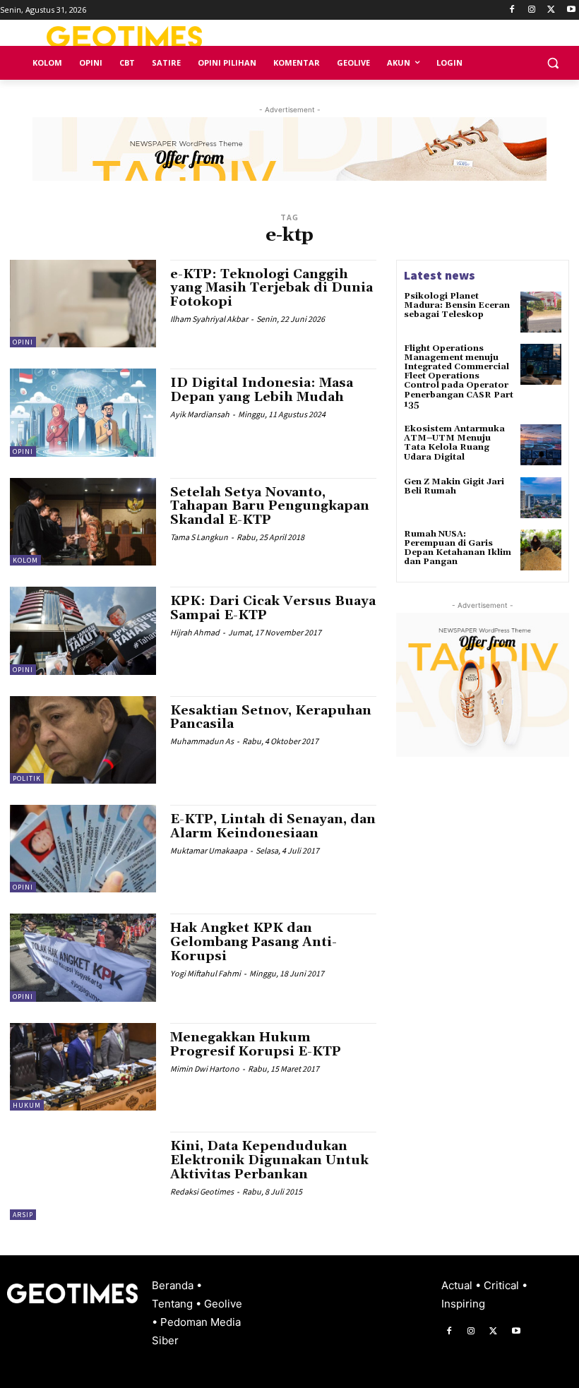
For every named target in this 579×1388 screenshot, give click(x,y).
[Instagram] (532, 10)
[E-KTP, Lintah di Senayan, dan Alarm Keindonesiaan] (83, 848)
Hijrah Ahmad (195, 632)
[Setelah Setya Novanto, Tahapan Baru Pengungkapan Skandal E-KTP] (83, 522)
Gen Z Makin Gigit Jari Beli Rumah (454, 486)
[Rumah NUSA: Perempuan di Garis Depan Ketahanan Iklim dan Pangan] (540, 550)
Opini (23, 342)
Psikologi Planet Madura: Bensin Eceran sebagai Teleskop (457, 305)
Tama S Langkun (199, 537)
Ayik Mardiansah (199, 414)
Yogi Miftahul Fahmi (205, 973)
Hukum (27, 1105)
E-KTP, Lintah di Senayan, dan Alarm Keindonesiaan (273, 826)
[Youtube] (571, 10)
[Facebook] (512, 10)
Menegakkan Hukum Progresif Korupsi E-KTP (255, 1044)
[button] (552, 63)
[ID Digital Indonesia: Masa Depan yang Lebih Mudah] (83, 412)
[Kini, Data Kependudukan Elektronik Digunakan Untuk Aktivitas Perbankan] (83, 1175)
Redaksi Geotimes (202, 1191)
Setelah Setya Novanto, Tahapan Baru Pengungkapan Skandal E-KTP (269, 506)
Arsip (23, 1214)
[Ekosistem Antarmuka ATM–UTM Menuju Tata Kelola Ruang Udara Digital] (540, 444)
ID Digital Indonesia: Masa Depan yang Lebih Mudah (261, 390)
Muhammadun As (202, 741)
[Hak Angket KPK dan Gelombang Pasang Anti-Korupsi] (83, 957)
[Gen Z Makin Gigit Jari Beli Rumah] (540, 497)
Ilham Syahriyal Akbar (209, 318)
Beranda (174, 1285)
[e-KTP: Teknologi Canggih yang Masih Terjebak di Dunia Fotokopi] (83, 303)
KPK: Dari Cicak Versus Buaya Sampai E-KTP (273, 608)
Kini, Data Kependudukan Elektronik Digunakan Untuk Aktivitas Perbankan (269, 1160)
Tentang (174, 1303)
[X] (551, 10)
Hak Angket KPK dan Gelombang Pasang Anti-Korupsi (253, 942)
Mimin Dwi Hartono (204, 1068)
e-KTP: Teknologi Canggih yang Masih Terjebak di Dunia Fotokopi (271, 288)
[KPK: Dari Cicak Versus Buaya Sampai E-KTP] (83, 630)
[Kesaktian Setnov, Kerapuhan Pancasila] (83, 740)
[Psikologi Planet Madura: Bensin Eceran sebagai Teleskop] (540, 312)
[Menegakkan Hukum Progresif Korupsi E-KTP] (83, 1067)
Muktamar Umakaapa (208, 850)
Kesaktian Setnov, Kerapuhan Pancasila (270, 717)
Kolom (25, 560)
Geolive (223, 1303)
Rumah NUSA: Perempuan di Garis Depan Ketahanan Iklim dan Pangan (457, 548)
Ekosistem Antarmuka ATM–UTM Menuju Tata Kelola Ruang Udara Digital (454, 443)
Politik (27, 778)
